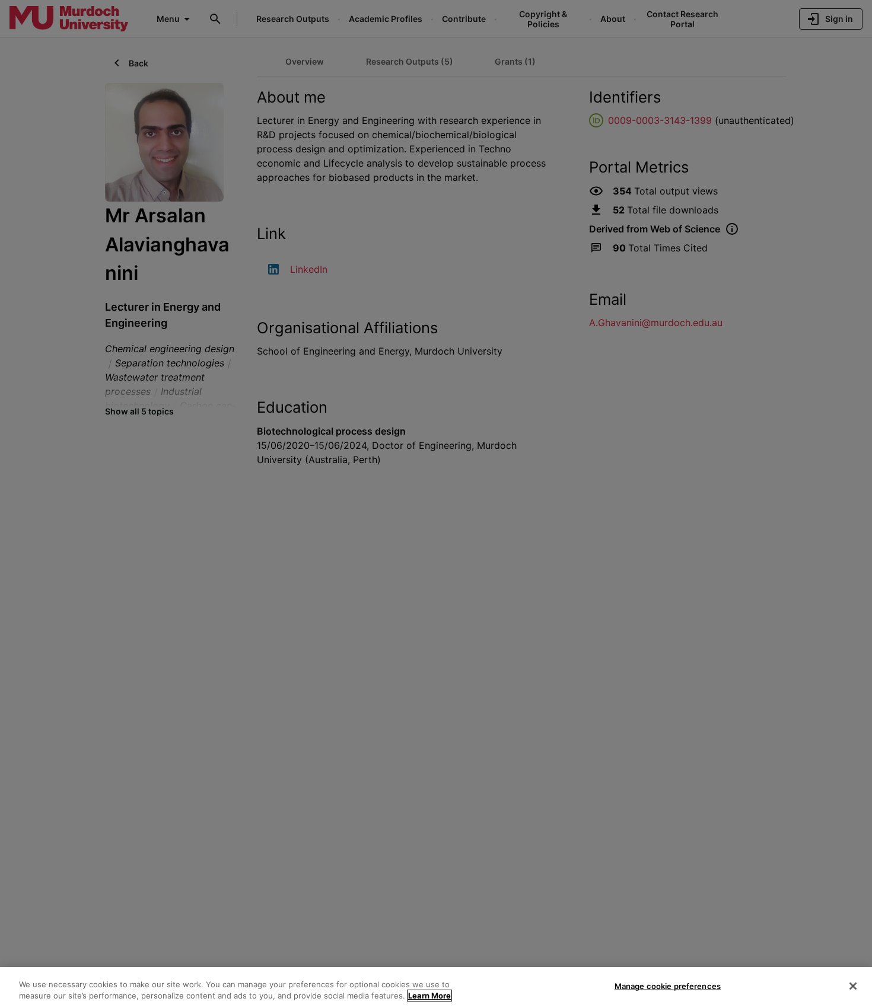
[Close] (853, 986)
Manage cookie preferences (668, 986)
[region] (436, 987)
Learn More (429, 995)
